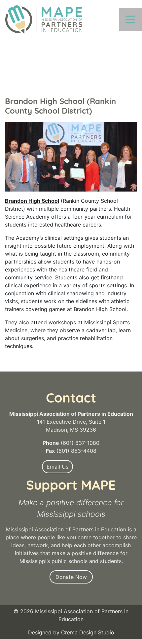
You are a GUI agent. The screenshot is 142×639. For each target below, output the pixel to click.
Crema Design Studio (87, 632)
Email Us (57, 466)
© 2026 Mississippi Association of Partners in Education (71, 615)
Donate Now (71, 577)
